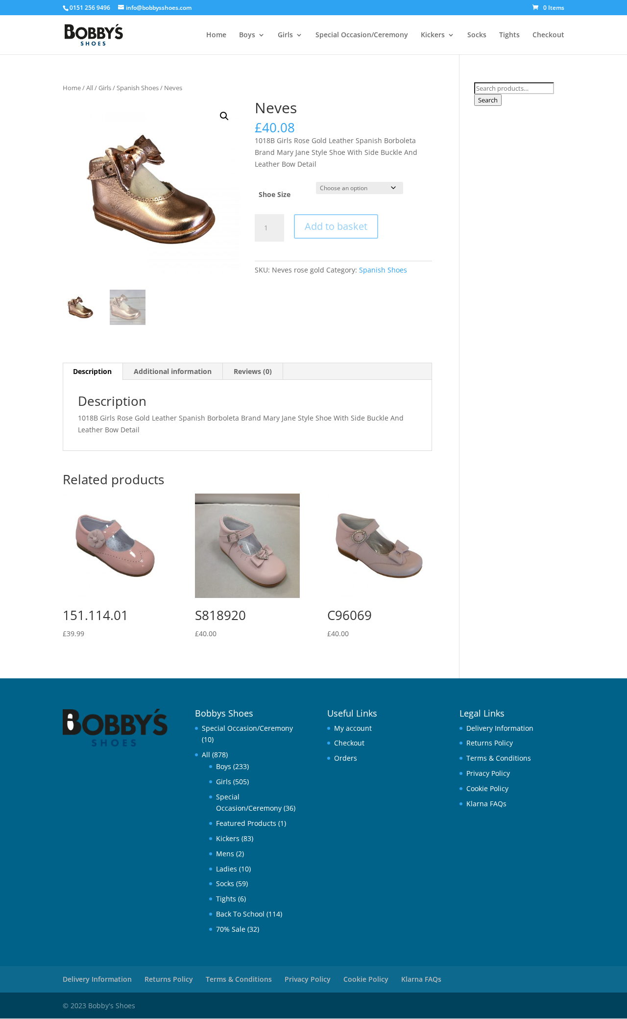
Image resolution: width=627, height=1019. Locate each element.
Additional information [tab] (173, 371)
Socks (476, 35)
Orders (345, 758)
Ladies (226, 868)
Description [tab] (92, 371)
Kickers (433, 35)
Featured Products (246, 823)
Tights (509, 35)
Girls (285, 35)
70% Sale (230, 929)
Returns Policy (489, 742)
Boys (247, 35)
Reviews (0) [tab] (253, 371)
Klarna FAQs (486, 803)
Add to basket (336, 226)
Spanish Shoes (138, 87)
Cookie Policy (487, 788)
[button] (224, 116)
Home (216, 35)
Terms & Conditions (498, 758)
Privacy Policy (488, 773)
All (89, 87)
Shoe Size (274, 194)
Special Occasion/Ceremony (361, 35)
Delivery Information (499, 728)
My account (353, 728)
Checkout (548, 35)
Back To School (240, 914)
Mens (225, 853)
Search (488, 100)
